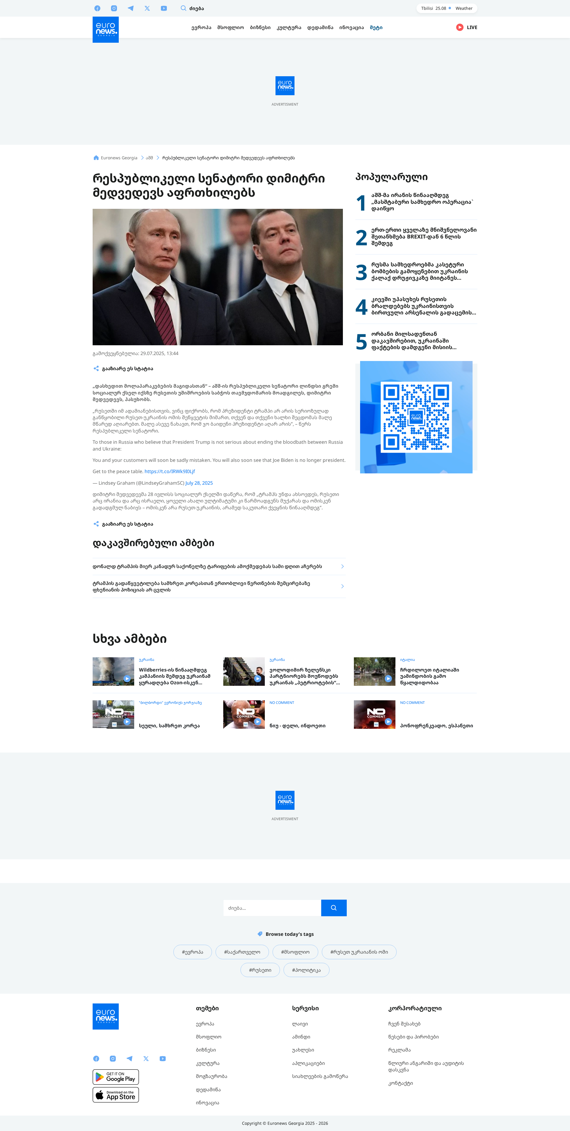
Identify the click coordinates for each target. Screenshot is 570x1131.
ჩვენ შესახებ (404, 1023)
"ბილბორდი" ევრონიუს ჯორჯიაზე (170, 702)
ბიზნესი (206, 1049)
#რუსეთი (260, 970)
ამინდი (301, 1036)
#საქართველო (242, 952)
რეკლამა (399, 1049)
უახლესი (303, 1049)
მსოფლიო (208, 1036)
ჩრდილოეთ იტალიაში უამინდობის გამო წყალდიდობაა (429, 676)
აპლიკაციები (308, 1063)
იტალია (407, 659)
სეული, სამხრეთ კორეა (169, 726)
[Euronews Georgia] (106, 30)
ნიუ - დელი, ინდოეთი (298, 726)
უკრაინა (146, 659)
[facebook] (97, 8)
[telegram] (130, 8)
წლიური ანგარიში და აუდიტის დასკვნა (426, 1066)
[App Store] (116, 1095)
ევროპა (205, 1023)
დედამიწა (208, 1089)
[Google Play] (116, 1077)
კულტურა (208, 1063)
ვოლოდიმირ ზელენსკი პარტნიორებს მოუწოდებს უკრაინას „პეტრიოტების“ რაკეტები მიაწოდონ (304, 676)
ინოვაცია (207, 1102)
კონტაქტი (400, 1083)
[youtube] (164, 8)
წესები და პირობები (413, 1036)
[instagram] (114, 8)
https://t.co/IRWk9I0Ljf (170, 471)
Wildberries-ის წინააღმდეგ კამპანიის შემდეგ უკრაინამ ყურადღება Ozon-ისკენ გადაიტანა (174, 676)
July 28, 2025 (199, 483)
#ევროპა (192, 952)
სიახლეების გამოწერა (320, 1076)
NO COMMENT (282, 702)
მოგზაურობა (211, 1076)
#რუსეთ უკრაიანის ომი (359, 952)
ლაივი (300, 1023)
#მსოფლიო (295, 952)
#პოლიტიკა (306, 970)
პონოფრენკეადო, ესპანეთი (436, 726)
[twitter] (147, 8)
